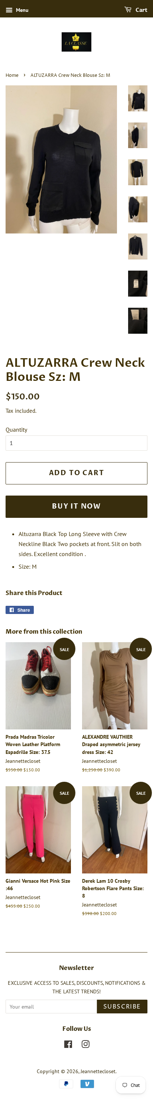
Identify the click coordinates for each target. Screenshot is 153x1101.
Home (12, 75)
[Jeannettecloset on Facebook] (68, 1045)
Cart (140, 10)
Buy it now (76, 506)
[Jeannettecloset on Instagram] (85, 1045)
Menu (21, 10)
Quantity (16, 429)
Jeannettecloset (98, 1071)
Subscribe (122, 1007)
